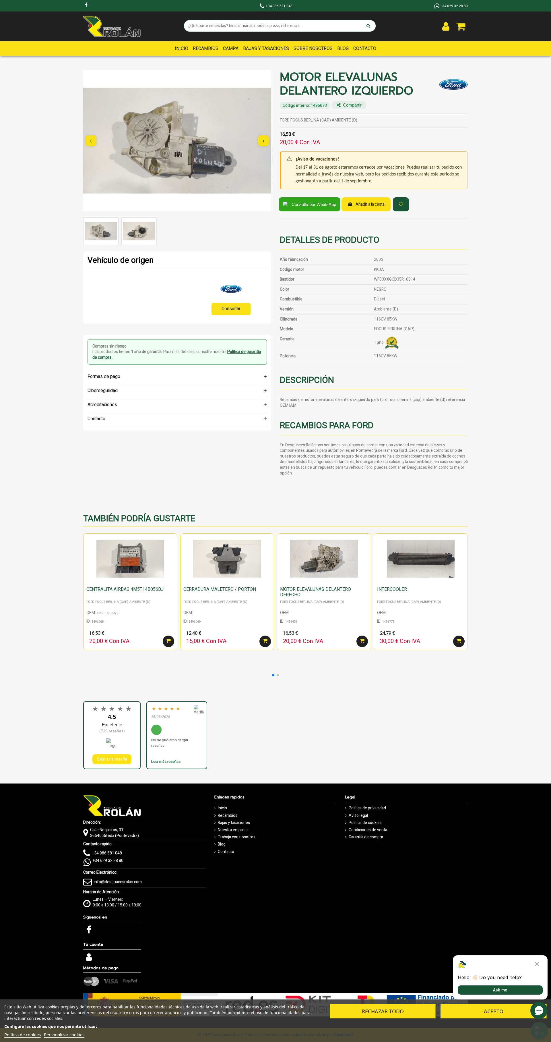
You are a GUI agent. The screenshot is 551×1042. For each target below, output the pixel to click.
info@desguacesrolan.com (118, 882)
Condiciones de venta (368, 830)
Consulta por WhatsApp (314, 204)
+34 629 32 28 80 (108, 861)
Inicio (222, 808)
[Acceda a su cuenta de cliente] (445, 26)
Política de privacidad (367, 808)
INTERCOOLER (392, 589)
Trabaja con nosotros (236, 837)
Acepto (493, 1011)
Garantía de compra (366, 837)
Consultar (231, 308)
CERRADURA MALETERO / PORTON (219, 589)
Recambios (227, 816)
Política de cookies (365, 823)
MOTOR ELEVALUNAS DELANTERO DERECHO (315, 592)
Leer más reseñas (166, 761)
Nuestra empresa (233, 830)
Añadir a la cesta (370, 204)
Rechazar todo (383, 1011)
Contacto (226, 852)
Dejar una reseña (112, 759)
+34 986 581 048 (107, 853)
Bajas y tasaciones (234, 823)
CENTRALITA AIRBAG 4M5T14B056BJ (125, 589)
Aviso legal (358, 816)
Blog (222, 844)
